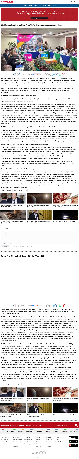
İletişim (28, 457)
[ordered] (21, 246)
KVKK (43, 457)
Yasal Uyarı (56, 457)
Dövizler (38, 439)
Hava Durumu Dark (5, 437)
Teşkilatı (20, 190)
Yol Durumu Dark (5, 439)
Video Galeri (49, 439)
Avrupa (30, 5)
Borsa (2, 430)
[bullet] (23, 246)
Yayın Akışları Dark (17, 439)
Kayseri (19, 384)
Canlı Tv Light (4, 441)
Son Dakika (15, 444)
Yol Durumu (64, 430)
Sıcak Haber (49, 446)
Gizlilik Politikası (33, 457)
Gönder (5, 246)
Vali (23, 384)
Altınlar (38, 437)
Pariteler (55, 430)
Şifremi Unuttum (58, 441)
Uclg (26, 190)
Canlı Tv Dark (16, 437)
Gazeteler (21, 430)
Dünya (15, 190)
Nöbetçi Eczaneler (17, 441)
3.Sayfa (24, 5)
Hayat (49, 5)
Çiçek (8, 384)
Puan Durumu (39, 430)
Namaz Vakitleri (11, 430)
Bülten (35, 5)
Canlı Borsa (27, 437)
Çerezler (40, 457)
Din (40, 5)
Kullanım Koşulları (49, 457)
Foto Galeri (48, 437)
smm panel (15, 446)
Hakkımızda (23, 457)
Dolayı (13, 384)
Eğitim (44, 5)
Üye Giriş (56, 437)
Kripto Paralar (74, 430)
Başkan (3, 190)
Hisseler (48, 430)
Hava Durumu (29, 430)
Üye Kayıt (56, 439)
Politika (54, 5)
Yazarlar (48, 441)
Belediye (9, 190)
